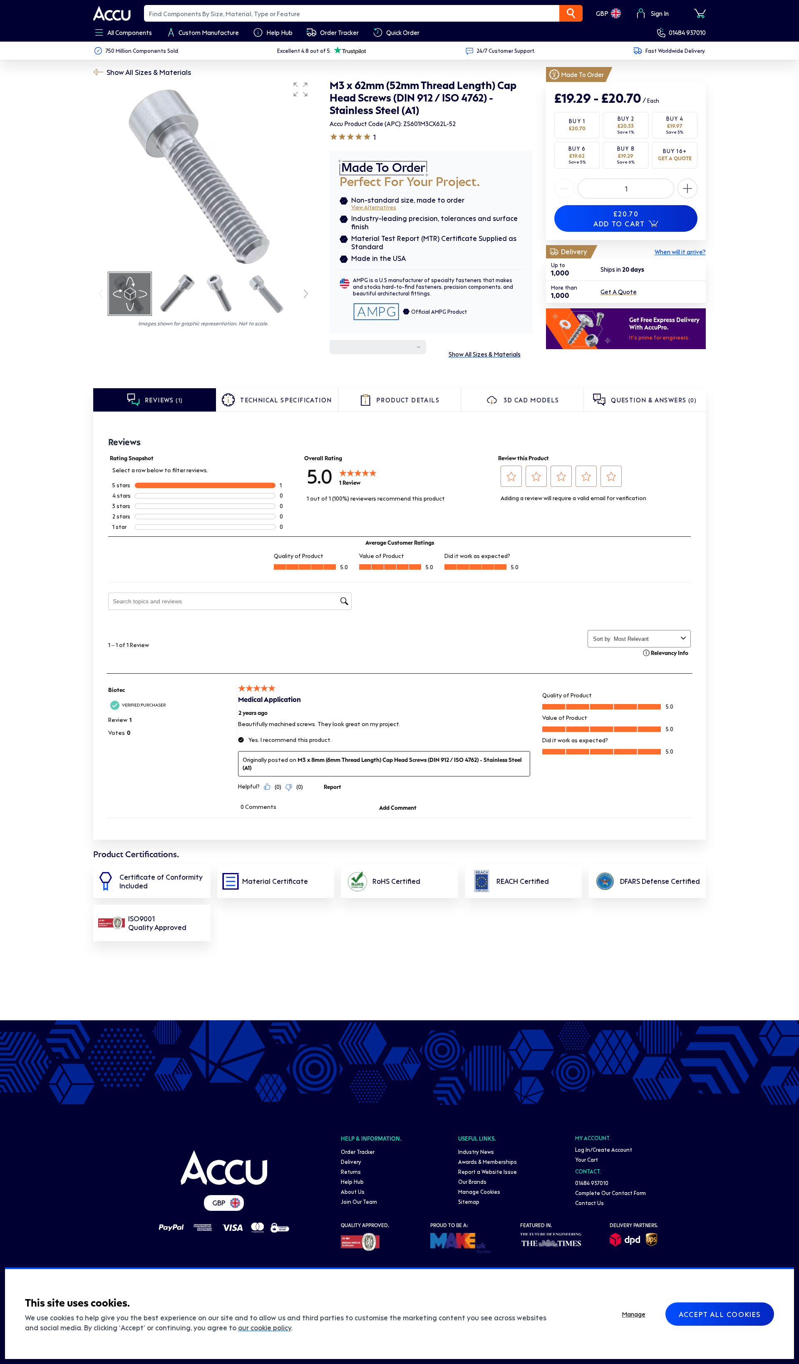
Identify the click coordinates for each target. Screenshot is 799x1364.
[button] (300, 89)
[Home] (224, 1167)
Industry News (476, 1151)
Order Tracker (358, 1151)
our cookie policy (264, 1327)
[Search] (571, 13)
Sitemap (468, 1201)
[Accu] (112, 13)
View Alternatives (373, 207)
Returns (351, 1171)
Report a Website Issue (487, 1171)
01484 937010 (687, 32)
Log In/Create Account (603, 1149)
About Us (353, 1191)
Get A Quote (618, 292)
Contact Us (589, 1203)
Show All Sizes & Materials (149, 72)
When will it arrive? (680, 251)
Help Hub (352, 1181)
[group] (203, 174)
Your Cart (586, 1159)
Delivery (351, 1161)
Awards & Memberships (487, 1161)
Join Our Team (359, 1201)
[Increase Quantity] (564, 188)
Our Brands (472, 1181)
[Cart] (700, 13)
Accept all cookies (720, 1314)
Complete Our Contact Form (610, 1193)
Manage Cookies (479, 1191)
